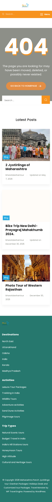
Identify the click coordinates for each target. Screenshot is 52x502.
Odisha (6, 353)
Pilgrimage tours (11, 416)
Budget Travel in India (13, 438)
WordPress (40, 491)
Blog (6, 157)
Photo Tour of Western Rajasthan (24, 287)
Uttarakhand (9, 347)
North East (8, 341)
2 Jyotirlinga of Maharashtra (18, 167)
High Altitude (9, 456)
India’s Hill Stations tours (15, 444)
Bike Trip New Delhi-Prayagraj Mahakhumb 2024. (24, 230)
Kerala (5, 365)
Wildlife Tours (9, 398)
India (4, 359)
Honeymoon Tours (12, 450)
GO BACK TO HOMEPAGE (24, 85)
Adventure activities (13, 404)
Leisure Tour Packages (14, 387)
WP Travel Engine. (14, 491)
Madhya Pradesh (11, 371)
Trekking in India (11, 393)
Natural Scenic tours (13, 432)
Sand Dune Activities (13, 410)
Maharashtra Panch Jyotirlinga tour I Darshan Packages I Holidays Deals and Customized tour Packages (27, 484)
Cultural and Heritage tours (17, 462)
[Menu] (41, 14)
